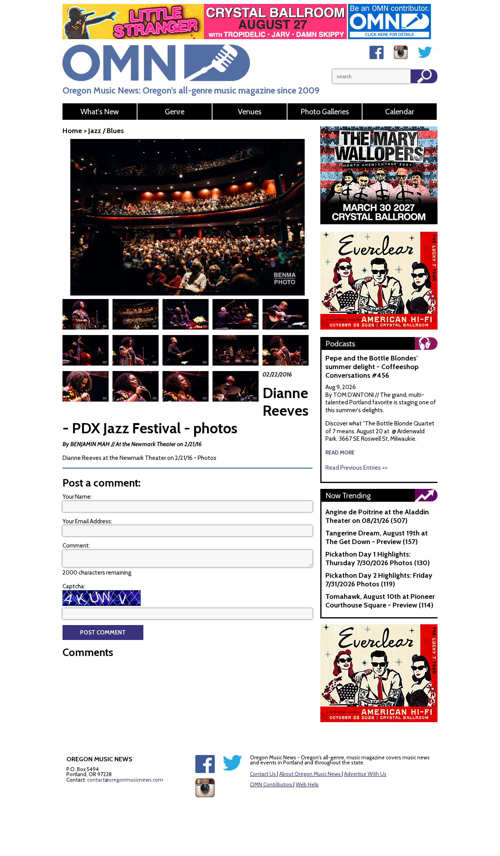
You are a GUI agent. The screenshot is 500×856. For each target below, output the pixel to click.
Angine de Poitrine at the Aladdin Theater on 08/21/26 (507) (377, 516)
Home (72, 130)
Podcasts (340, 343)
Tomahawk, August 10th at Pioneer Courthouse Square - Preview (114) (380, 600)
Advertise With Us (365, 774)
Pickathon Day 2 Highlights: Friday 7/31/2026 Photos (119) (378, 579)
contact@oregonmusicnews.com (125, 780)
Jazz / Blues (106, 130)
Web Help (307, 784)
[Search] (424, 76)
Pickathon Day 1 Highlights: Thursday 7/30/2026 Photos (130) (377, 558)
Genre (174, 111)
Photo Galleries (324, 111)
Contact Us (263, 774)
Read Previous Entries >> (356, 467)
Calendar (399, 111)
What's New (99, 111)
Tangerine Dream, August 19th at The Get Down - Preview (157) (376, 537)
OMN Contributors (271, 784)
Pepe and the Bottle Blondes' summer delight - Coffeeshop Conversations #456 (372, 367)
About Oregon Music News (310, 774)
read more (340, 452)
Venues (249, 111)
